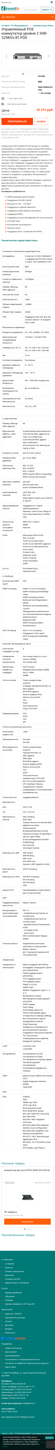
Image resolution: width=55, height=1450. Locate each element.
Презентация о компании (17, 1282)
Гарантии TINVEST (13, 1313)
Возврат (9, 1329)
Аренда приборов (13, 1292)
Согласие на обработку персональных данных (27, 1363)
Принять (49, 1438)
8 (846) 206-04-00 (17, 1398)
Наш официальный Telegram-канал (18, 1417)
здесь (5, 1446)
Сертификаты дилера (15, 1317)
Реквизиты (10, 1332)
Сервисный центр (13, 1348)
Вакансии (9, 1275)
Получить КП (17, 121)
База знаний (11, 1352)
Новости (9, 1267)
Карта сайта (10, 1367)
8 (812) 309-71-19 (26, 1386)
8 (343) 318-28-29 (23, 1389)
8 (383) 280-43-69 (23, 1392)
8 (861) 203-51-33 (20, 1395)
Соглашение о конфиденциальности (22, 1359)
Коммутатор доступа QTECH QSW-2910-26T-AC (27, 1170)
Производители (12, 1355)
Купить (41, 121)
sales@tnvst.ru (29, 1403)
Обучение (9, 1296)
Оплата (8, 1321)
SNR (40, 81)
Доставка (9, 1325)
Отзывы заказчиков (14, 1271)
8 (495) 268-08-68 (17, 1383)
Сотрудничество (12, 1279)
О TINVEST (9, 1263)
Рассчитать (27, 1221)
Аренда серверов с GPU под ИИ (20, 1304)
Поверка (9, 1300)
